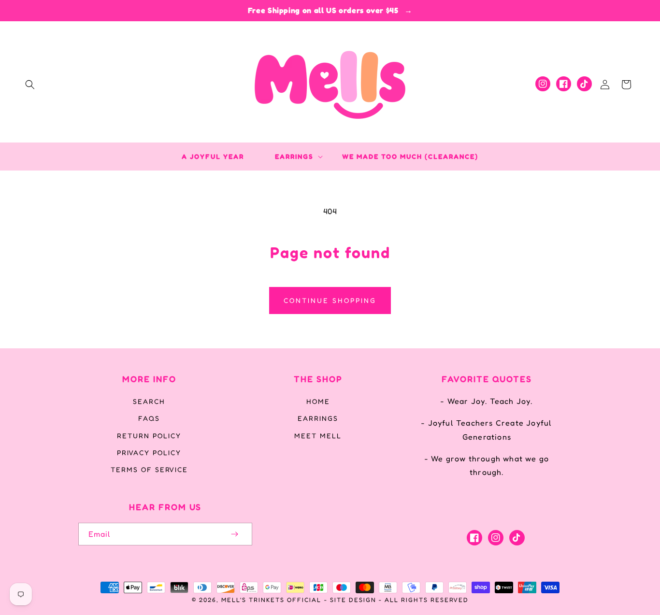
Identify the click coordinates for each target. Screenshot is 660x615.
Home (318, 401)
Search (149, 401)
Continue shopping (330, 300)
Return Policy (149, 435)
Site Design (353, 599)
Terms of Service (149, 469)
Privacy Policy (149, 452)
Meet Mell (318, 435)
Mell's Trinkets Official (271, 599)
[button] (30, 84)
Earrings (318, 418)
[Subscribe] (235, 534)
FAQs (149, 418)
